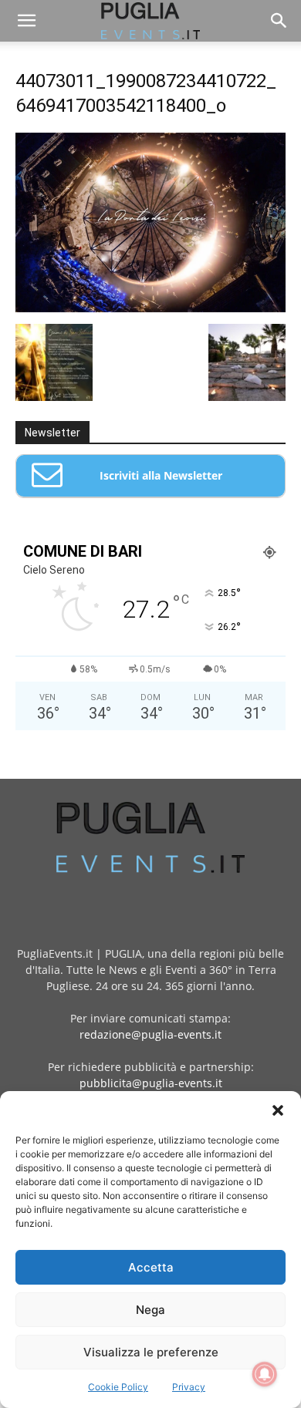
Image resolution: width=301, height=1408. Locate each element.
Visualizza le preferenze (150, 1352)
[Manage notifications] (264, 1374)
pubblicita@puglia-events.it (150, 1083)
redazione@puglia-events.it (150, 1034)
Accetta (151, 1267)
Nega (150, 1309)
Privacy (188, 1387)
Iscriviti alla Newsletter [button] (161, 475)
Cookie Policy (118, 1387)
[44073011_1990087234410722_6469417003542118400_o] (150, 308)
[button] (278, 1110)
